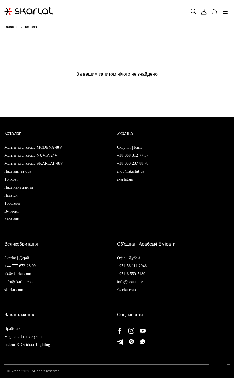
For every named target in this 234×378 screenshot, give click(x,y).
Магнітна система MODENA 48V (33, 147)
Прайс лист (14, 328)
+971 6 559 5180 (131, 274)
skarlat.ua (125, 179)
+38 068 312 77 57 (132, 155)
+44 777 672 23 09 (20, 266)
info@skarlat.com (19, 282)
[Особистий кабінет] (203, 11)
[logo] (28, 11)
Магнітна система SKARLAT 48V (33, 163)
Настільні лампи (18, 187)
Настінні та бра (17, 171)
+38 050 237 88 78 (132, 163)
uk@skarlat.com (17, 274)
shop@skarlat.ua (130, 171)
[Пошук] (193, 11)
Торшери (12, 203)
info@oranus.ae (130, 282)
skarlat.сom (126, 290)
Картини (11, 219)
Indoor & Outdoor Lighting (27, 344)
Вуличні (11, 211)
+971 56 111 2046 (132, 266)
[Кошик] (214, 11)
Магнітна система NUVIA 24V (31, 155)
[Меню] (225, 11)
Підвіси (11, 195)
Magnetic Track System (23, 336)
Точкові (11, 179)
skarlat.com (13, 290)
